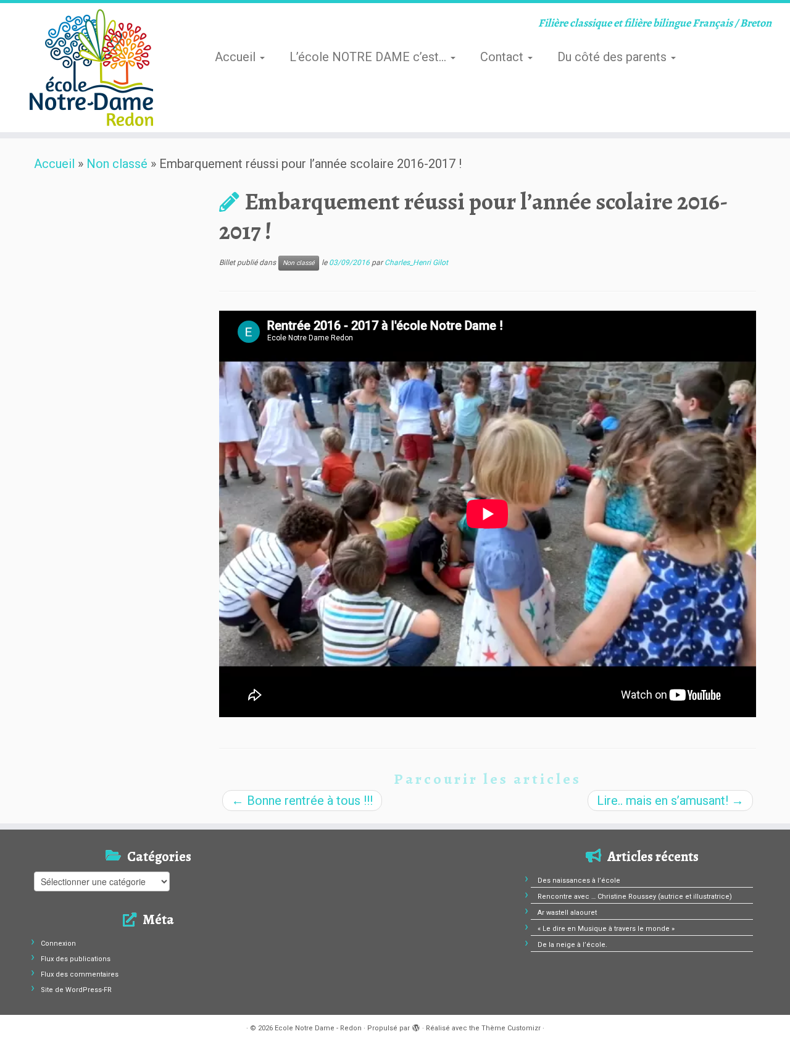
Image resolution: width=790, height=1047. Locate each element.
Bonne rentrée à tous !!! (302, 800)
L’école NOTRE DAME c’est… (369, 56)
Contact (503, 56)
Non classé (117, 163)
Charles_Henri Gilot (416, 262)
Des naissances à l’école (579, 881)
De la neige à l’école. (572, 945)
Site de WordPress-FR (76, 990)
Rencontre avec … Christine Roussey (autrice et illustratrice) (635, 897)
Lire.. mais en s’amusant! (670, 800)
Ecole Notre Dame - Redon (318, 1028)
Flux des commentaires (79, 974)
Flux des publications (75, 959)
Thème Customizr (511, 1028)
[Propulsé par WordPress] (416, 1026)
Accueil (237, 56)
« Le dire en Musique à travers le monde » (606, 929)
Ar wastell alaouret (567, 913)
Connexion (58, 944)
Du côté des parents (613, 56)
